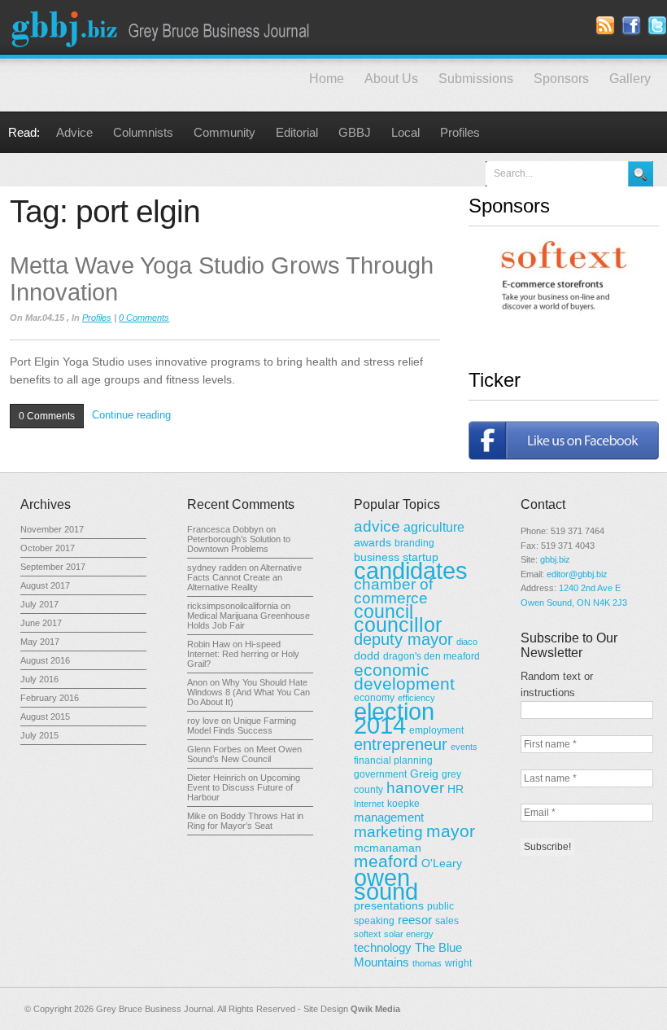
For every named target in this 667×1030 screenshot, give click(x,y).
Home (326, 78)
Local (405, 132)
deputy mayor (403, 639)
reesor (415, 920)
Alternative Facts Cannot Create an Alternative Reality (244, 577)
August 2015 (45, 716)
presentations (389, 905)
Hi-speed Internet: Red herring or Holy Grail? (243, 653)
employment (436, 730)
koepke (403, 803)
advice (377, 526)
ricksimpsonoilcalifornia (232, 606)
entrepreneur (400, 744)
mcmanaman (387, 847)
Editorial (297, 132)
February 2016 (49, 698)
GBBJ (354, 132)
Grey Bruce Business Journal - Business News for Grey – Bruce (162, 27)
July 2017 (39, 604)
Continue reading (131, 415)
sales (447, 921)
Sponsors (561, 78)
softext (367, 934)
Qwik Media (375, 1009)
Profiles (460, 132)
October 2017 (47, 548)
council (383, 611)
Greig (424, 773)
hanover (415, 787)
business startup (396, 556)
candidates (411, 571)
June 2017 (41, 623)
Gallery (630, 78)
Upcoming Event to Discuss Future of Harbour (243, 787)
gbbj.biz (555, 559)
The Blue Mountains (408, 954)
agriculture (433, 526)
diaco (466, 641)
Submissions (475, 78)
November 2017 (52, 529)
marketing (388, 831)
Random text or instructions (557, 684)
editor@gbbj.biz (577, 574)
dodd (367, 655)
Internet (369, 804)
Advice (74, 132)
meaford (386, 861)
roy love (203, 720)
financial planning (393, 760)
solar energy (409, 934)
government (380, 774)
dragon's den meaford (431, 656)
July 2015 (39, 735)
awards (372, 542)
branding (414, 543)
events (464, 747)
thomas (427, 963)
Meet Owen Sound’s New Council (244, 754)
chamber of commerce (393, 591)
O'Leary (441, 863)
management (389, 817)
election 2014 (394, 718)
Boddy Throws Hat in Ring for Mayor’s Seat (245, 821)
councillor (398, 625)
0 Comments (144, 317)
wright (458, 963)
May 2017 (39, 641)
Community (224, 132)
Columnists (143, 132)
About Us (391, 78)
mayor (450, 831)
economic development (404, 676)
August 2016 (45, 660)
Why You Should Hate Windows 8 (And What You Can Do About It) (248, 692)
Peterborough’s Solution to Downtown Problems (238, 544)
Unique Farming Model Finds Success (241, 725)
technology (383, 947)
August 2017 (45, 585)
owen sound (386, 885)
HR (455, 789)
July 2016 (39, 679)
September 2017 (52, 567)
